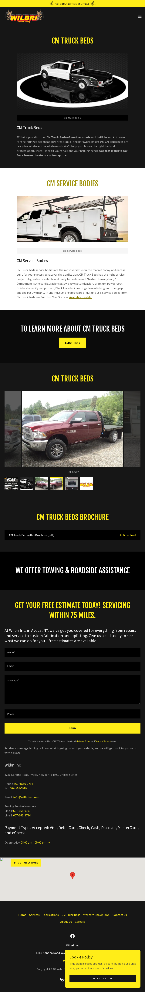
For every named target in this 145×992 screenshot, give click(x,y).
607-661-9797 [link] (22, 811)
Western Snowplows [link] (96, 915)
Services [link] (34, 915)
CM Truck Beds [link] (71, 915)
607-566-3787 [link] (18, 788)
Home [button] (22, 915)
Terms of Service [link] (103, 741)
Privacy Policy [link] (83, 741)
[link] (24, 16)
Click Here (72, 343)
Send (72, 728)
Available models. (80, 297)
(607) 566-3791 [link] (23, 784)
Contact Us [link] (120, 915)
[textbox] (72, 652)
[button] (139, 16)
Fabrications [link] (51, 915)
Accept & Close (103, 978)
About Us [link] (66, 921)
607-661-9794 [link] (22, 815)
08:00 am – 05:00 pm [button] (33, 842)
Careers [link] (80, 921)
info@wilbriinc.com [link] (26, 797)
